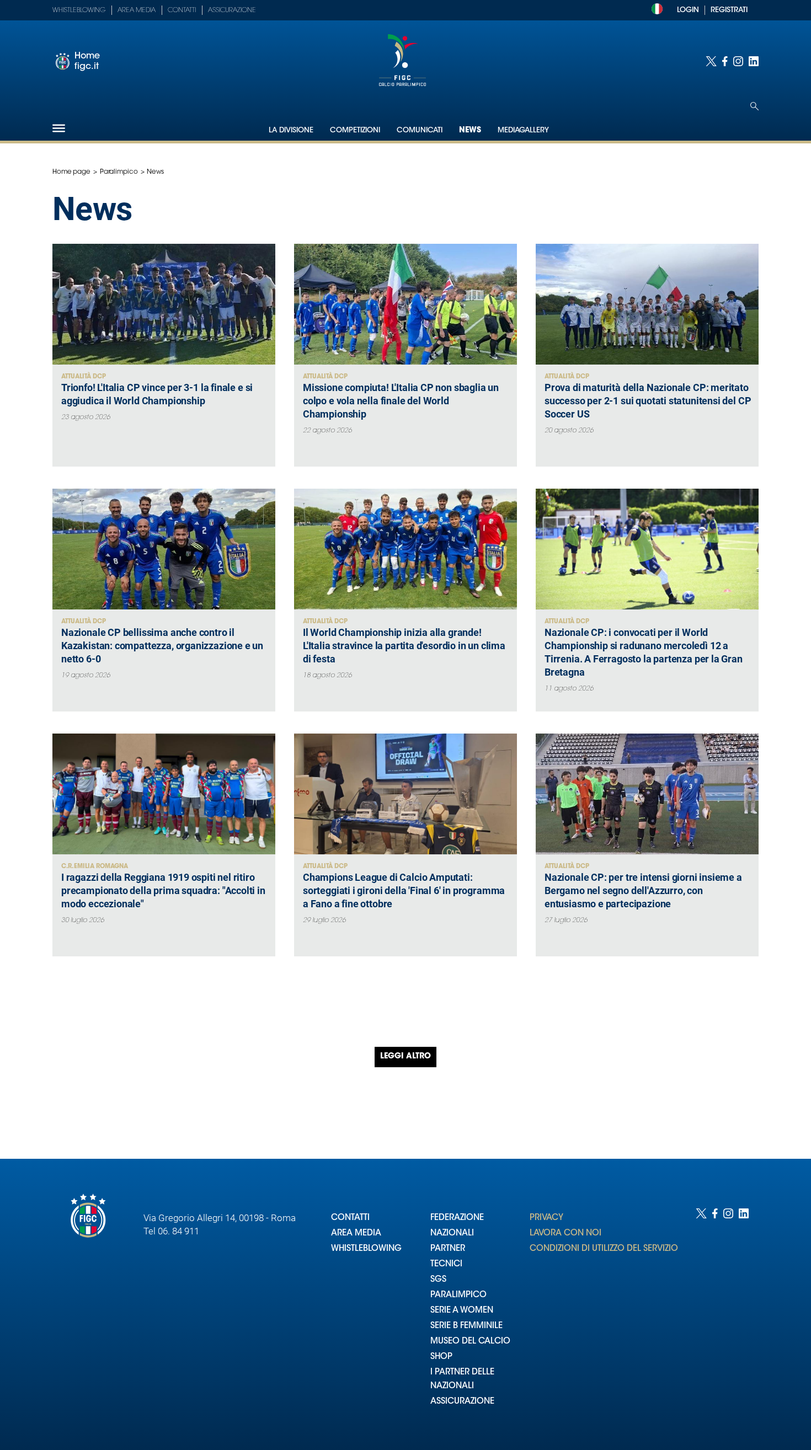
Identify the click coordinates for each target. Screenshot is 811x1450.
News (470, 131)
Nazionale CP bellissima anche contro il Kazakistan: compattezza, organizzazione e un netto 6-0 (162, 646)
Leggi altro (405, 1057)
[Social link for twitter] (711, 61)
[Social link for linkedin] (754, 61)
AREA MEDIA (356, 1233)
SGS (438, 1280)
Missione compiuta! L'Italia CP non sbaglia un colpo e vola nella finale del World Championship (401, 401)
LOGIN (688, 10)
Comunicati (419, 130)
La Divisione (291, 130)
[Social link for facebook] (725, 61)
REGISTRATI (729, 10)
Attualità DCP (83, 377)
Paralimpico (119, 172)
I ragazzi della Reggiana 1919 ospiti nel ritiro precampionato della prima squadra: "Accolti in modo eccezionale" (163, 890)
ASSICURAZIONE (462, 1402)
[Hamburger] (58, 128)
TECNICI (446, 1264)
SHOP (441, 1357)
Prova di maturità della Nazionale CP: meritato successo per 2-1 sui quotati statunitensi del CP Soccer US (648, 401)
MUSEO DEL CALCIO (470, 1341)
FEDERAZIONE (457, 1218)
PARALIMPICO (458, 1295)
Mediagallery (523, 130)
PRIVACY (546, 1218)
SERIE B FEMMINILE (466, 1326)
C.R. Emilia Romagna (94, 867)
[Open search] (754, 106)
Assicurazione (232, 10)
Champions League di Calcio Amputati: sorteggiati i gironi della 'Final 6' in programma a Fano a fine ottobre (404, 890)
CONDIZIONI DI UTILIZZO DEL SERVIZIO (604, 1249)
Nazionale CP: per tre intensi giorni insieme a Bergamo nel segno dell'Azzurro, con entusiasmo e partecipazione (643, 890)
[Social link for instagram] (738, 61)
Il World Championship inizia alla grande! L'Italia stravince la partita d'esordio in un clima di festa (404, 646)
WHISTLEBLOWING (366, 1249)
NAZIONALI (452, 1233)
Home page (71, 172)
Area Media (137, 10)
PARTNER (447, 1249)
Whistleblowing (78, 10)
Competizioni (355, 130)
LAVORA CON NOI (565, 1233)
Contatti (182, 10)
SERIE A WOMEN (461, 1311)
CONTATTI (350, 1218)
